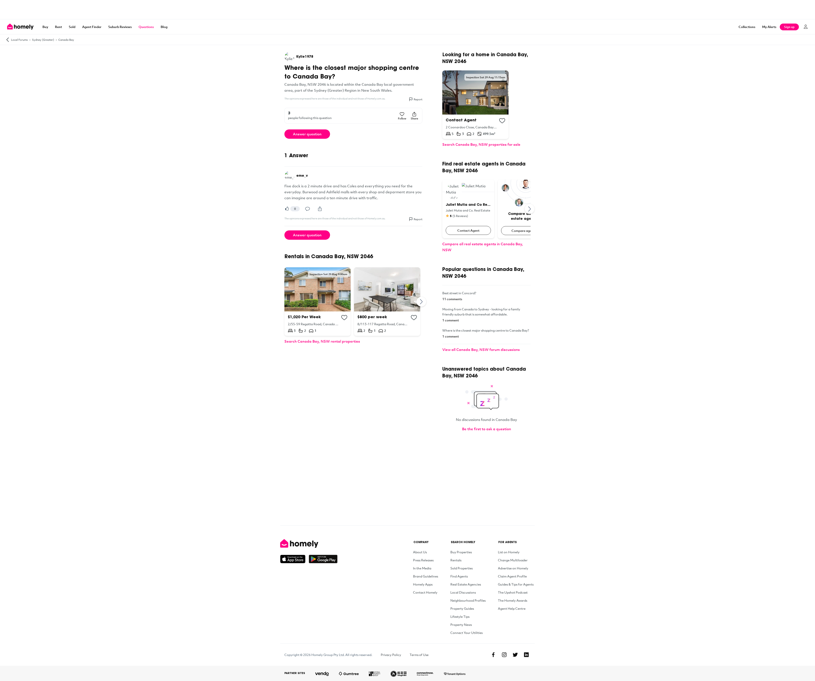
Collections (747, 27)
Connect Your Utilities (466, 633)
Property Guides (462, 608)
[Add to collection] (344, 317)
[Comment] (307, 208)
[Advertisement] (407, 9)
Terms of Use (419, 655)
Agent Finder (91, 27)
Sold (72, 27)
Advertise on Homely (513, 568)
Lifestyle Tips (459, 616)
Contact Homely (425, 592)
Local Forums (19, 40)
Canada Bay (66, 40)
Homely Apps (423, 584)
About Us (420, 552)
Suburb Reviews (120, 27)
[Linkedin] (526, 654)
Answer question (307, 134)
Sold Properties (461, 568)
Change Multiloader (513, 560)
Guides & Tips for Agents (516, 584)
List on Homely (509, 552)
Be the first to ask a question (486, 428)
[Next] (421, 301)
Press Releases (423, 560)
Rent (58, 27)
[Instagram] (504, 654)
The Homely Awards (512, 600)
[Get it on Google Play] (323, 559)
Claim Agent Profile (512, 576)
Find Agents (459, 576)
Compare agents (523, 230)
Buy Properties (461, 552)
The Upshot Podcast (513, 592)
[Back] (7, 39)
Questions (146, 27)
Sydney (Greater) (43, 40)
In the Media (422, 568)
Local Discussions (463, 592)
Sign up (789, 27)
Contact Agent (468, 230)
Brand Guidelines (425, 576)
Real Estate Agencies (465, 584)
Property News (461, 624)
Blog (164, 27)
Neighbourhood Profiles (468, 600)
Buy (45, 27)
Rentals (455, 560)
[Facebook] (493, 654)
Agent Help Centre (512, 608)
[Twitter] (515, 654)
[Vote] (286, 208)
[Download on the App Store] (294, 559)
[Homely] (308, 543)
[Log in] (805, 26)
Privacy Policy (391, 655)
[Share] (319, 208)
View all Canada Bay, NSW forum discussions (481, 349)
